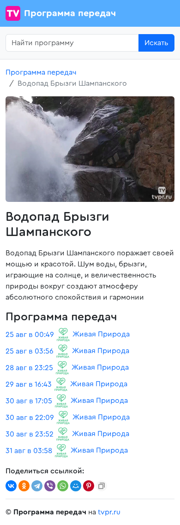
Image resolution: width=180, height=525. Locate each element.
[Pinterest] (88, 485)
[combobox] (72, 43)
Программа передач (70, 13)
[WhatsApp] (62, 485)
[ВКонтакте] (11, 485)
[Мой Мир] (75, 485)
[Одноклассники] (24, 485)
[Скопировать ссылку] (101, 485)
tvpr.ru (109, 512)
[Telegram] (36, 485)
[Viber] (49, 485)
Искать (156, 43)
